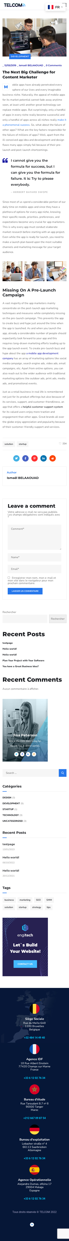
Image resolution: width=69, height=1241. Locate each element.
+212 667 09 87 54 (34, 1118)
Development (20, 56)
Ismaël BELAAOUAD (31, 65)
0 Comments (54, 65)
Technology (11, 815)
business (9, 899)
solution (9, 444)
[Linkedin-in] (32, 1225)
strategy (36, 907)
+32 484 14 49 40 (34, 1037)
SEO (38, 899)
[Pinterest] (34, 458)
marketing (25, 899)
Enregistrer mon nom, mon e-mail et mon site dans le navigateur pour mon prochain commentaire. (32, 580)
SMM (49, 899)
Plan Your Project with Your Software (23, 660)
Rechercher (9, 612)
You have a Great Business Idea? (21, 666)
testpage (8, 643)
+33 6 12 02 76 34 (34, 1078)
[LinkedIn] (43, 458)
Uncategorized (13, 821)
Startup (8, 809)
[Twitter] (16, 458)
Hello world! (10, 648)
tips (49, 907)
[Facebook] (25, 458)
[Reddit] (52, 458)
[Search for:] (34, 773)
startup (22, 444)
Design (7, 797)
